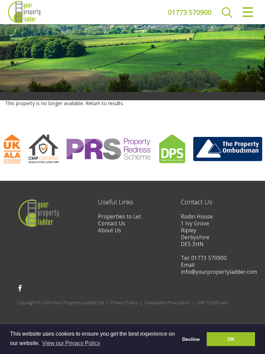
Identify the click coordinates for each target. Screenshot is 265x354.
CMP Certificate (212, 303)
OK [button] (231, 339)
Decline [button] (191, 339)
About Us (109, 230)
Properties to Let (119, 216)
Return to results (104, 103)
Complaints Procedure (167, 303)
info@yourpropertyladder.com (219, 272)
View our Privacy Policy (71, 343)
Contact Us (111, 223)
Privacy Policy (124, 303)
